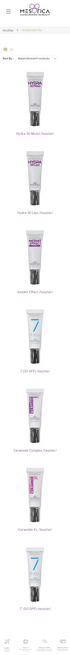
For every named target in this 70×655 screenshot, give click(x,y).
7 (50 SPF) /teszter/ (35, 609)
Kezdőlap (8, 30)
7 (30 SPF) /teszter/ (35, 371)
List (11, 49)
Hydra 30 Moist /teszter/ (35, 134)
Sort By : (8, 58)
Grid (5, 49)
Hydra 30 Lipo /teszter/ (35, 213)
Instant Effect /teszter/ (35, 292)
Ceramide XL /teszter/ (35, 530)
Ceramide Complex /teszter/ (35, 450)
